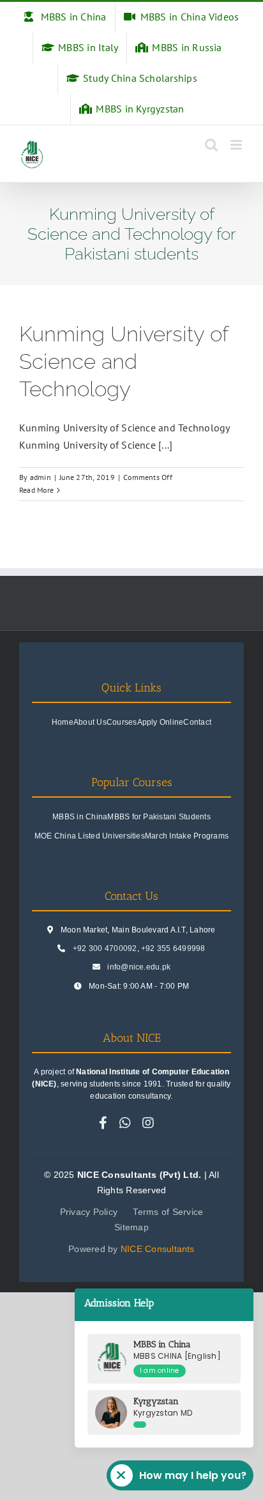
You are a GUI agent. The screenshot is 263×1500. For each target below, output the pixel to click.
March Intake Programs (187, 835)
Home (62, 722)
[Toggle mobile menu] (237, 144)
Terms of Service (168, 1212)
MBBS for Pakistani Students (158, 816)
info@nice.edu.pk (138, 967)
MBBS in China (79, 816)
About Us (90, 722)
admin (40, 477)
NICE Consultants (158, 1249)
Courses (122, 722)
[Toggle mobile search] (211, 144)
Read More (36, 490)
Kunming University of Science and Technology (123, 361)
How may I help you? (192, 1475)
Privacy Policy (88, 1212)
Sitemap (131, 1227)
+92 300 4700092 (105, 948)
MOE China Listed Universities (89, 835)
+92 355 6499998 (173, 948)
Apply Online (160, 722)
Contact (197, 722)
